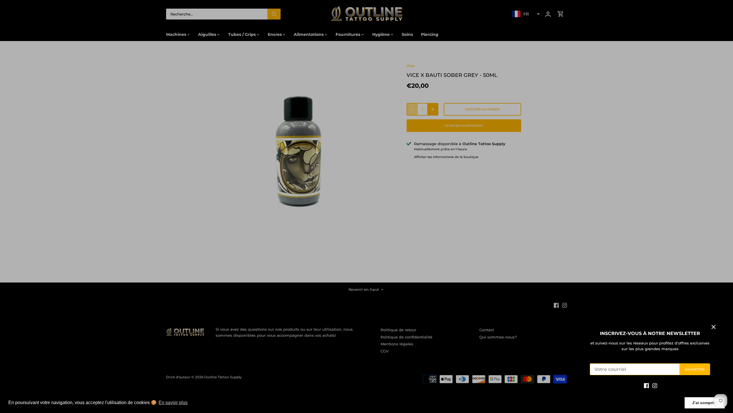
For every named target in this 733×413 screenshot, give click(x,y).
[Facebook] (646, 385)
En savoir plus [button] (173, 402)
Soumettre (695, 369)
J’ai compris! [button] (704, 402)
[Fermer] (713, 327)
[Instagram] (654, 385)
